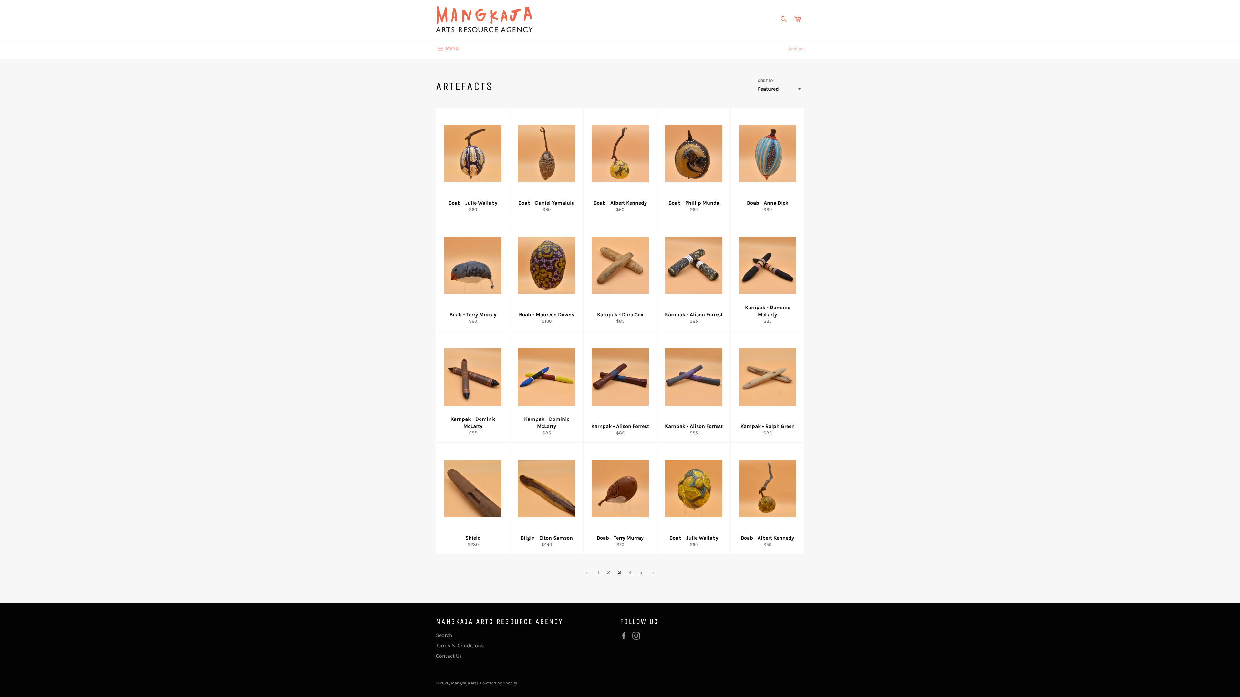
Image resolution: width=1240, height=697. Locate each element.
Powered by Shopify (498, 683)
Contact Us (449, 656)
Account (796, 48)
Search (444, 635)
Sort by (765, 80)
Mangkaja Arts (465, 683)
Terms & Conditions (460, 645)
